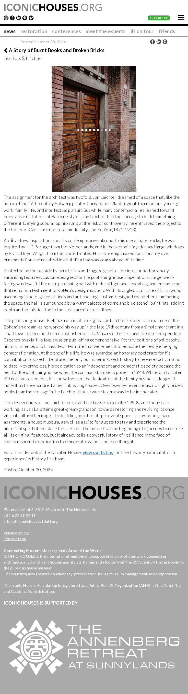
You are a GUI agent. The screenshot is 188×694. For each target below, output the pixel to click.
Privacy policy (16, 532)
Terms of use (15, 538)
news (10, 31)
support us (159, 18)
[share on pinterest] (165, 41)
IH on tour (142, 31)
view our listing (98, 452)
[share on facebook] (152, 41)
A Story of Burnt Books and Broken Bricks (56, 50)
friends (167, 31)
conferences (66, 31)
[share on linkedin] (158, 41)
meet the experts (105, 31)
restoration (34, 31)
